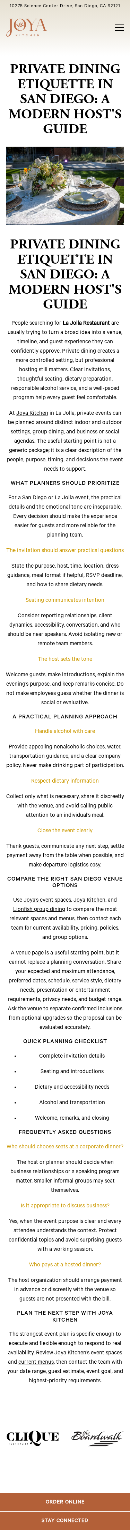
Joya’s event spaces (47, 900)
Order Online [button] (65, 1502)
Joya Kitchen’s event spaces (88, 1353)
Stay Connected (65, 1520)
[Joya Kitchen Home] (26, 27)
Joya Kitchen (32, 413)
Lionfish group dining (39, 909)
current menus (36, 1362)
